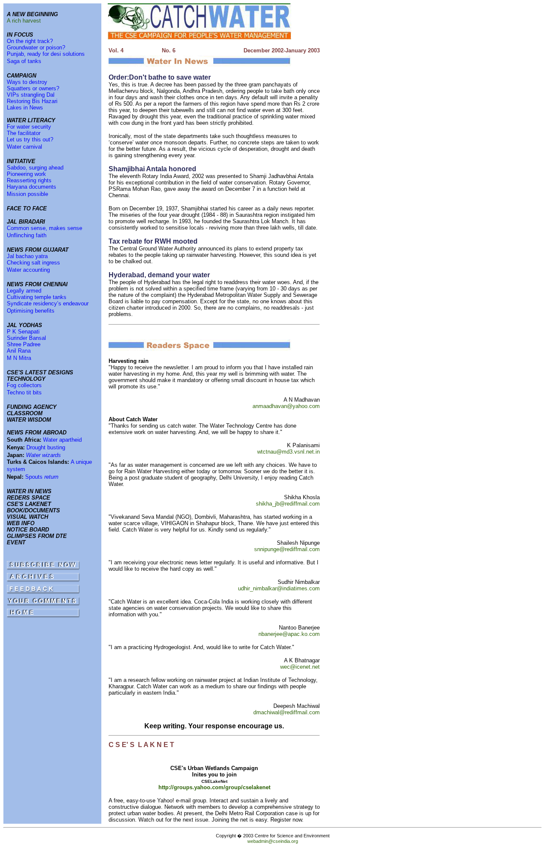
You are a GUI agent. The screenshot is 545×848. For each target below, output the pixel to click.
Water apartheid (62, 440)
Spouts (41, 477)
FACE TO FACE (27, 208)
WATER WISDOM (29, 420)
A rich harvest (24, 20)
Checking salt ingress (33, 262)
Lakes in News (25, 107)
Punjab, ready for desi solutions (46, 54)
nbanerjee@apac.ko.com (289, 634)
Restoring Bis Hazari (32, 101)
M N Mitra (19, 358)
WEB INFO (20, 523)
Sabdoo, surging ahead (35, 167)
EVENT (16, 542)
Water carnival (24, 147)
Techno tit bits (24, 392)
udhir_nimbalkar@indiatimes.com (279, 588)
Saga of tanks (24, 61)
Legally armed (24, 290)
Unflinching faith (26, 235)
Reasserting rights (29, 180)
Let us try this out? (30, 139)
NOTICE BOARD (28, 529)
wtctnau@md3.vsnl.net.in (288, 451)
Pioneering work (26, 174)
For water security (29, 127)
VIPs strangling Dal (30, 95)
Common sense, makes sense (44, 228)
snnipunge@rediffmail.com (287, 549)
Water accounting (28, 270)
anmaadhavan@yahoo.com (286, 406)
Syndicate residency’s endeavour (48, 303)
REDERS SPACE (28, 497)
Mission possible (27, 194)
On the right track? (30, 41)
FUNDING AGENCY (32, 407)
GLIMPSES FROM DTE (37, 536)
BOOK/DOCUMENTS (33, 510)
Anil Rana (19, 351)
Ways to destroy (27, 82)
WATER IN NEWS (29, 491)
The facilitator (23, 133)
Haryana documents (31, 187)
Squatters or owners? (33, 88)
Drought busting (45, 447)
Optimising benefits (30, 311)
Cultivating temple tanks (36, 297)
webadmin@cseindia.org (272, 841)
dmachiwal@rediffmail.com (286, 712)
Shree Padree (23, 344)
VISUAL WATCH (27, 517)
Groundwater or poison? (36, 47)
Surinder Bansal (26, 338)
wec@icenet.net (300, 667)
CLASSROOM (25, 413)
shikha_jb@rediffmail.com (288, 503)
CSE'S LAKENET (29, 504)
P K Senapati (23, 331)
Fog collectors (24, 385)
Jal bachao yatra (27, 256)
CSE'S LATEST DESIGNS (40, 372)
